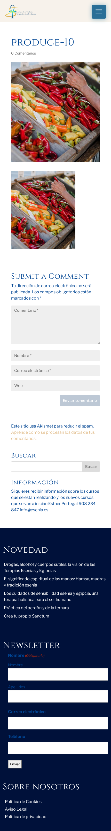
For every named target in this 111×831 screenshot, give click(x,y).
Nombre (15, 665)
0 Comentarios (23, 53)
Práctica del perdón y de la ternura (36, 607)
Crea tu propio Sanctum (26, 616)
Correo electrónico (27, 711)
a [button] (99, 11)
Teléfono (16, 736)
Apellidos (16, 687)
